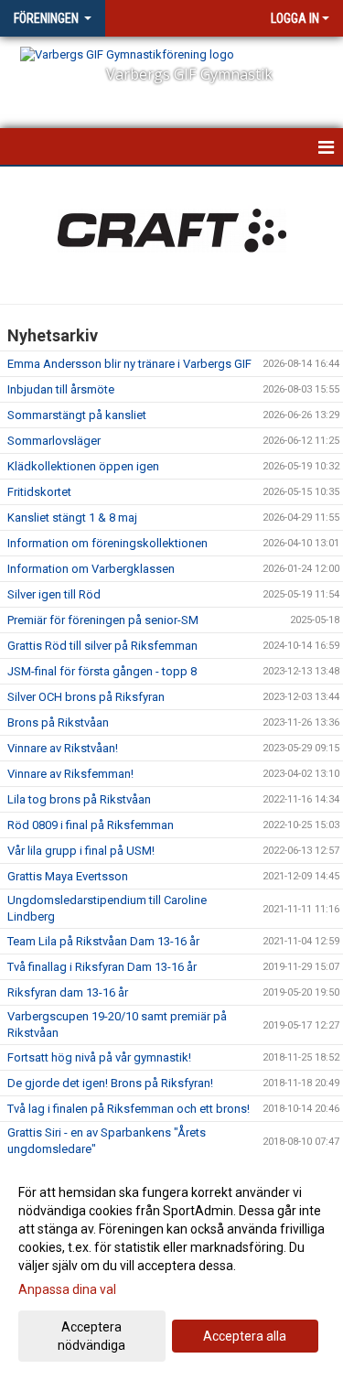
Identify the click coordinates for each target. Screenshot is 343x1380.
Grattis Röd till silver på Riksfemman (102, 645)
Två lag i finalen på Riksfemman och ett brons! (128, 1109)
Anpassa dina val (67, 1289)
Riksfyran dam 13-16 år (67, 992)
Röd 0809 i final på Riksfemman (90, 825)
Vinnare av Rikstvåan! (62, 748)
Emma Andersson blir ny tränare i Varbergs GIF (129, 364)
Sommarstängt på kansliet (76, 415)
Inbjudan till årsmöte (60, 389)
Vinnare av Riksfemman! (70, 774)
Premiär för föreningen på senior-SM (102, 620)
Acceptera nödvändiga (91, 1336)
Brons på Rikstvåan (58, 722)
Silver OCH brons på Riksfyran (86, 697)
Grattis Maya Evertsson (67, 876)
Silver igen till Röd (54, 594)
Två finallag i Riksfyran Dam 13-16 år (102, 967)
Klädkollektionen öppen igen (83, 466)
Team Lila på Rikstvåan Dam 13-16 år (103, 941)
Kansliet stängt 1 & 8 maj (72, 517)
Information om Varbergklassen (91, 569)
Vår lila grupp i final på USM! (81, 850)
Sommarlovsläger (54, 440)
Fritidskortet (39, 492)
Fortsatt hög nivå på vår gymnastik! (99, 1057)
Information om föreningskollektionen (107, 543)
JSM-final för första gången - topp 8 (102, 671)
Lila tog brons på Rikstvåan (79, 799)
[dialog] (171, 1268)
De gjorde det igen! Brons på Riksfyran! (110, 1083)
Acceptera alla (244, 1336)
